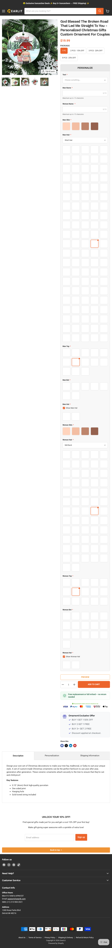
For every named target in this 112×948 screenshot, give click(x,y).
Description (18, 755)
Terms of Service (35, 937)
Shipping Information (89, 755)
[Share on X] (66, 745)
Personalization (52, 755)
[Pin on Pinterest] (74, 745)
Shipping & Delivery (65, 937)
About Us (21, 937)
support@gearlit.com (17, 899)
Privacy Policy (50, 937)
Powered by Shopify (56, 943)
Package (65, 46)
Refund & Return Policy (85, 937)
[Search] (100, 11)
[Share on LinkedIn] (70, 745)
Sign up (81, 837)
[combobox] (60, 11)
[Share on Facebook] (62, 745)
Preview (85, 677)
